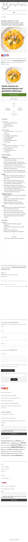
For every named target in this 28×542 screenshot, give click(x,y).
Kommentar (3, 353)
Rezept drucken (14, 94)
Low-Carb (6, 449)
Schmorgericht (17, 453)
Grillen (19, 445)
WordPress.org (3, 471)
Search (14, 379)
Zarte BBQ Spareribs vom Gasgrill (8, 395)
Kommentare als (5, 469)
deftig (15, 443)
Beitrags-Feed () (4, 466)
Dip (18, 443)
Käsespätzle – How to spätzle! (10, 284)
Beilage (18, 441)
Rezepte (7, 274)
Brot (21, 440)
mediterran (11, 449)
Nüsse (6, 276)
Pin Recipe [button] (14, 98)
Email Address (4, 337)
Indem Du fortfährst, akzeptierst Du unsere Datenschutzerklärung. (13, 431)
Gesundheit (9, 445)
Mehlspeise (17, 449)
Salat (12, 453)
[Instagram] (7, 55)
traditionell (18, 455)
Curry (11, 443)
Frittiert (2, 445)
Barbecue (13, 440)
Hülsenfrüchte (17, 447)
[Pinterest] (2, 55)
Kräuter (24, 447)
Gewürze (14, 445)
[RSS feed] (7, 388)
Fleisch (23, 443)
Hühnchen (9, 447)
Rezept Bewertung (5, 350)
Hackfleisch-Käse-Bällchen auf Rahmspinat (15, 286)
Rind (10, 453)
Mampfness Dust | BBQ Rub (7, 400)
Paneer (5, 451)
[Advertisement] (15, 251)
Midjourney (22, 449)
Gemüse (5, 445)
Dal (13, 443)
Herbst (5, 447)
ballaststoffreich (8, 440)
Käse (4, 276)
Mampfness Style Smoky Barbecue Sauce (10, 398)
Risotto (10, 274)
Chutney (8, 443)
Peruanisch (9, 451)
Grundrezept (24, 445)
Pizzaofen (16, 451)
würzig (23, 455)
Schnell (21, 453)
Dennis (5, 272)
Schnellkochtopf (5, 455)
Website (3, 343)
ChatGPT (3, 443)
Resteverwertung (5, 453)
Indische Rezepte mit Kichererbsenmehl (10, 403)
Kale (18, 539)
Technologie (12, 455)
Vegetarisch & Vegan (14, 274)
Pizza (12, 451)
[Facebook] (5, 55)
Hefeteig (2, 447)
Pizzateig (20, 451)
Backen (3, 440)
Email (2, 425)
